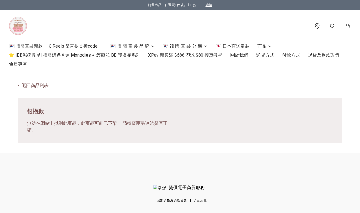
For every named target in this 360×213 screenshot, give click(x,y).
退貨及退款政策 (323, 55)
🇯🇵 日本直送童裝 (232, 46)
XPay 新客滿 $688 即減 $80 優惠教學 (185, 55)
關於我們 (239, 55)
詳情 (209, 5)
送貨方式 (265, 55)
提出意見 (200, 201)
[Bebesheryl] (18, 26)
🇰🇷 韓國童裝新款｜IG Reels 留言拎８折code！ (55, 46)
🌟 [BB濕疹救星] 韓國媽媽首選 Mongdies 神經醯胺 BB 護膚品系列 (74, 55)
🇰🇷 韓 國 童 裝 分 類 (182, 46)
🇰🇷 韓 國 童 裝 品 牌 (129, 46)
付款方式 (291, 55)
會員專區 (18, 64)
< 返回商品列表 (33, 85)
